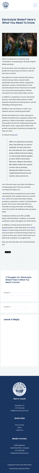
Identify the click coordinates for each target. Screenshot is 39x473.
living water (24, 28)
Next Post (19, 266)
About (20, 427)
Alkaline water (17, 26)
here (3, 199)
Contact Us (19, 430)
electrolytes (16, 28)
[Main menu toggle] (35, 5)
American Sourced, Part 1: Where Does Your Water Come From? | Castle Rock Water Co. (18, 295)
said (15, 135)
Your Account (19, 425)
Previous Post (19, 261)
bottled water (27, 26)
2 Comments (6, 26)
